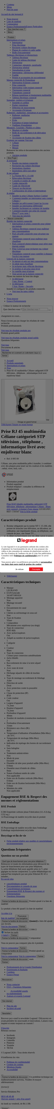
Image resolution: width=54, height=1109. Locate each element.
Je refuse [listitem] (19, 569)
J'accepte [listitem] (36, 569)
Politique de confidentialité (25, 556)
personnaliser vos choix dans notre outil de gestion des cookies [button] (26, 563)
